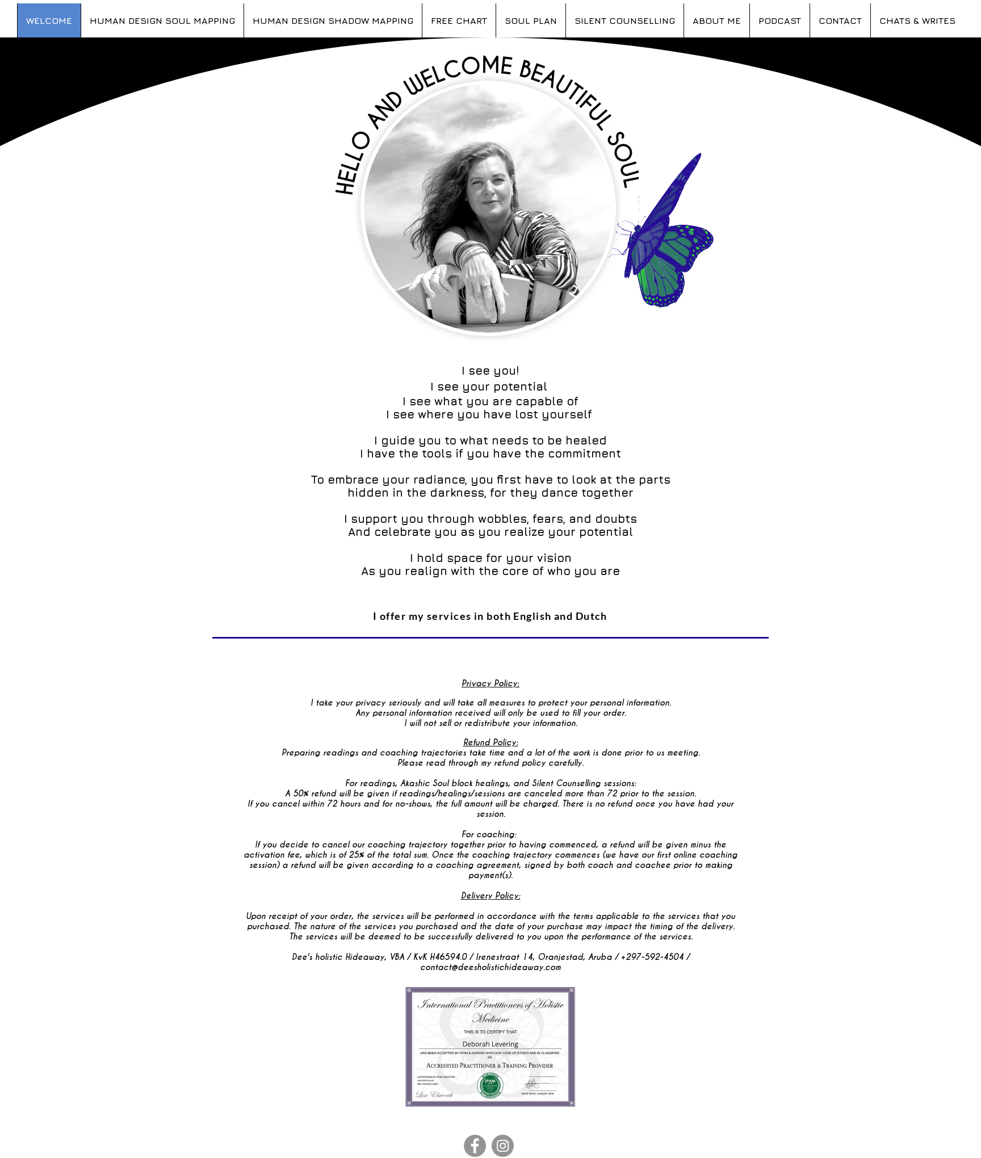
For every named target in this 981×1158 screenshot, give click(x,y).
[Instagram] (503, 1146)
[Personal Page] (475, 1146)
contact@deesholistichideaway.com (490, 967)
